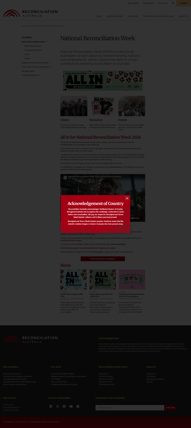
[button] (127, 198)
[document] (95, 214)
